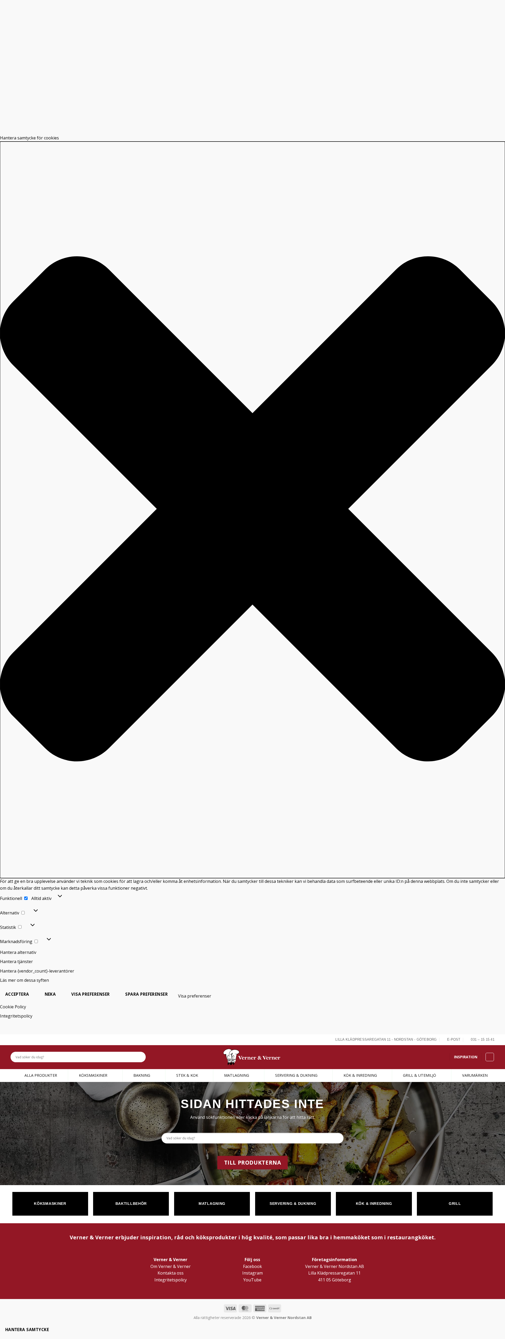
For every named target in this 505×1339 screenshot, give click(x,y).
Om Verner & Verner (170, 1266)
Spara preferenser (146, 994)
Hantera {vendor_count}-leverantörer (37, 971)
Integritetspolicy (16, 1016)
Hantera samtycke (27, 1329)
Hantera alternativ (18, 952)
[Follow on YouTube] (31, 1040)
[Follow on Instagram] (19, 1040)
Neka (50, 994)
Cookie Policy (13, 1007)
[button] (252, 510)
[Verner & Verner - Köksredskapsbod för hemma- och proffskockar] (252, 1057)
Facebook (252, 1266)
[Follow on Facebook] (13, 1040)
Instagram (252, 1273)
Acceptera (17, 994)
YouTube (252, 1280)
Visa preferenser (90, 994)
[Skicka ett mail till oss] (25, 1040)
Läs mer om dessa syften (24, 980)
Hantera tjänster (16, 961)
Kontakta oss (171, 1273)
